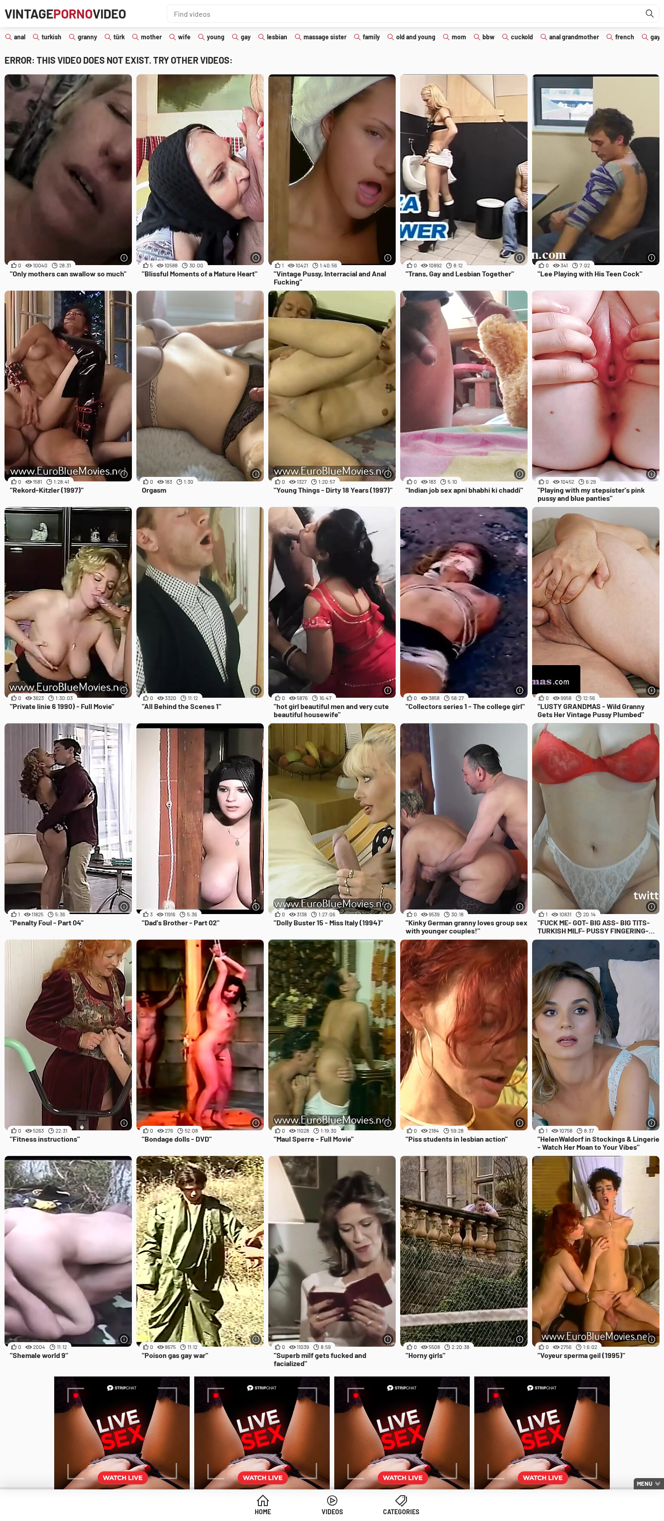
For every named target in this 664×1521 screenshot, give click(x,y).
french (624, 37)
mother (151, 37)
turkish (51, 37)
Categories (401, 1512)
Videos (332, 1512)
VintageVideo (65, 13)
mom (459, 37)
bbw (488, 37)
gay (246, 37)
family (371, 37)
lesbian (277, 37)
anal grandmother (574, 37)
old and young (415, 37)
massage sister (325, 37)
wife (184, 37)
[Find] (650, 13)
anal (19, 37)
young (215, 37)
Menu (644, 1483)
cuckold (522, 37)
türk (119, 37)
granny (87, 37)
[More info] (124, 257)
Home (263, 1512)
